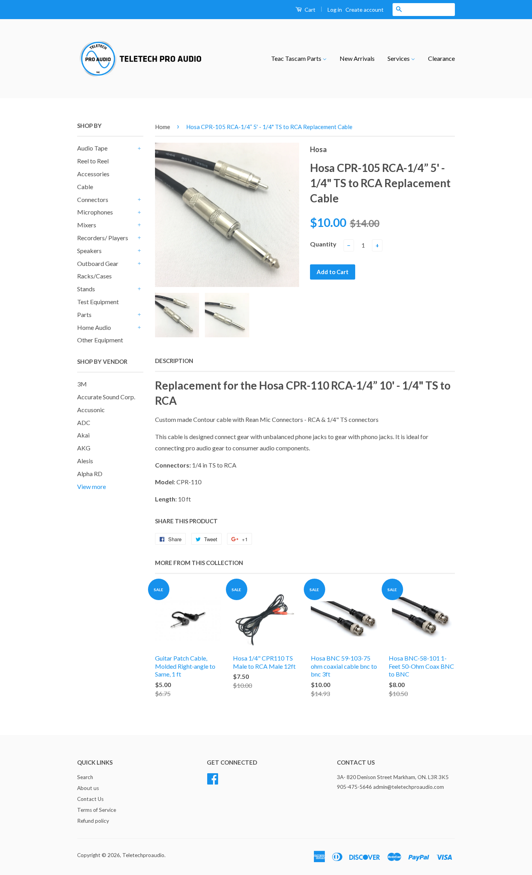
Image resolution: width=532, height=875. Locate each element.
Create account (364, 9)
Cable (85, 186)
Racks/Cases (94, 276)
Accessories (93, 173)
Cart (309, 9)
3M (82, 384)
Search (85, 777)
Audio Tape (92, 148)
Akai (83, 435)
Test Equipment (98, 301)
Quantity (323, 244)
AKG (83, 448)
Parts (84, 314)
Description (174, 360)
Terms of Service (96, 810)
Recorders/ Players (102, 237)
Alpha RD (89, 473)
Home (162, 126)
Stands (86, 288)
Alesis (85, 460)
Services (399, 58)
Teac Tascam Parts (296, 58)
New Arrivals (357, 58)
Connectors (92, 199)
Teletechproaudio (143, 855)
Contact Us (90, 799)
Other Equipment (100, 340)
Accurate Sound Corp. (106, 396)
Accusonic (91, 409)
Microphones (95, 212)
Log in (335, 9)
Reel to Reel (93, 161)
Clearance (441, 58)
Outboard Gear (97, 263)
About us (88, 788)
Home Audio (94, 327)
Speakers (89, 250)
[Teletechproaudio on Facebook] (212, 778)
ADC (83, 422)
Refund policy (93, 821)
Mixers (86, 224)
